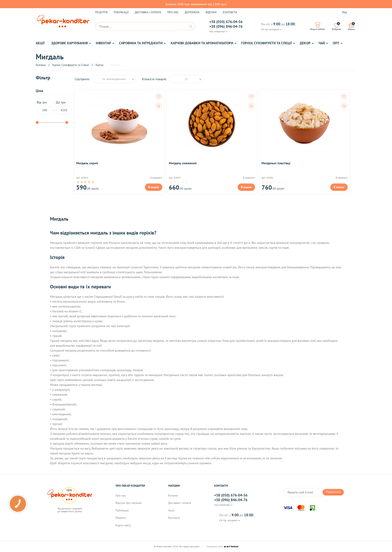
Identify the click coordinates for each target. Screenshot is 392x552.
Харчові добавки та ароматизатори (201, 43)
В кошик (153, 187)
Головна (41, 65)
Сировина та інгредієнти (141, 43)
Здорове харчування (69, 43)
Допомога (192, 12)
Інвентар (103, 43)
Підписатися (333, 492)
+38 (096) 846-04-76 (226, 26)
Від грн (42, 102)
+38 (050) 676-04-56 (226, 22)
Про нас (173, 12)
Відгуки (211, 12)
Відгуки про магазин (129, 503)
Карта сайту (123, 525)
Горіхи (100, 65)
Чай (321, 43)
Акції (40, 43)
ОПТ (336, 43)
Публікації (121, 12)
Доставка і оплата (148, 12)
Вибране (336, 26)
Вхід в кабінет (317, 29)
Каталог (173, 495)
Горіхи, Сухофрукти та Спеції (266, 43)
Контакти (230, 12)
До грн (61, 102)
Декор (305, 43)
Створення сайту (215, 546)
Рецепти (101, 12)
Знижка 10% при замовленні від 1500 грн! (196, 4)
